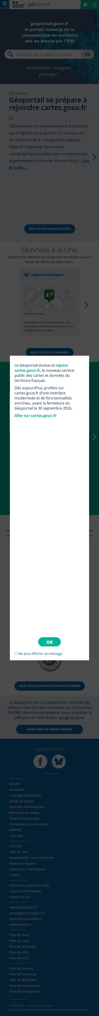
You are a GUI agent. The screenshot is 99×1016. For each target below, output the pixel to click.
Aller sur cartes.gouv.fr (35, 415)
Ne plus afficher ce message (40, 653)
